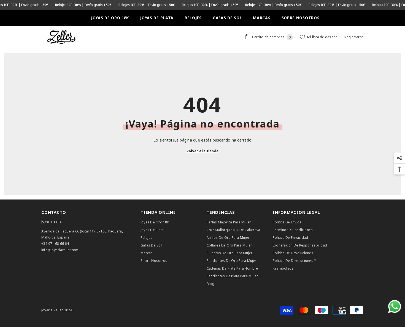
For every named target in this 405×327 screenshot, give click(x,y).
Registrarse (354, 37)
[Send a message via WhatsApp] (394, 306)
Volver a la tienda (202, 151)
